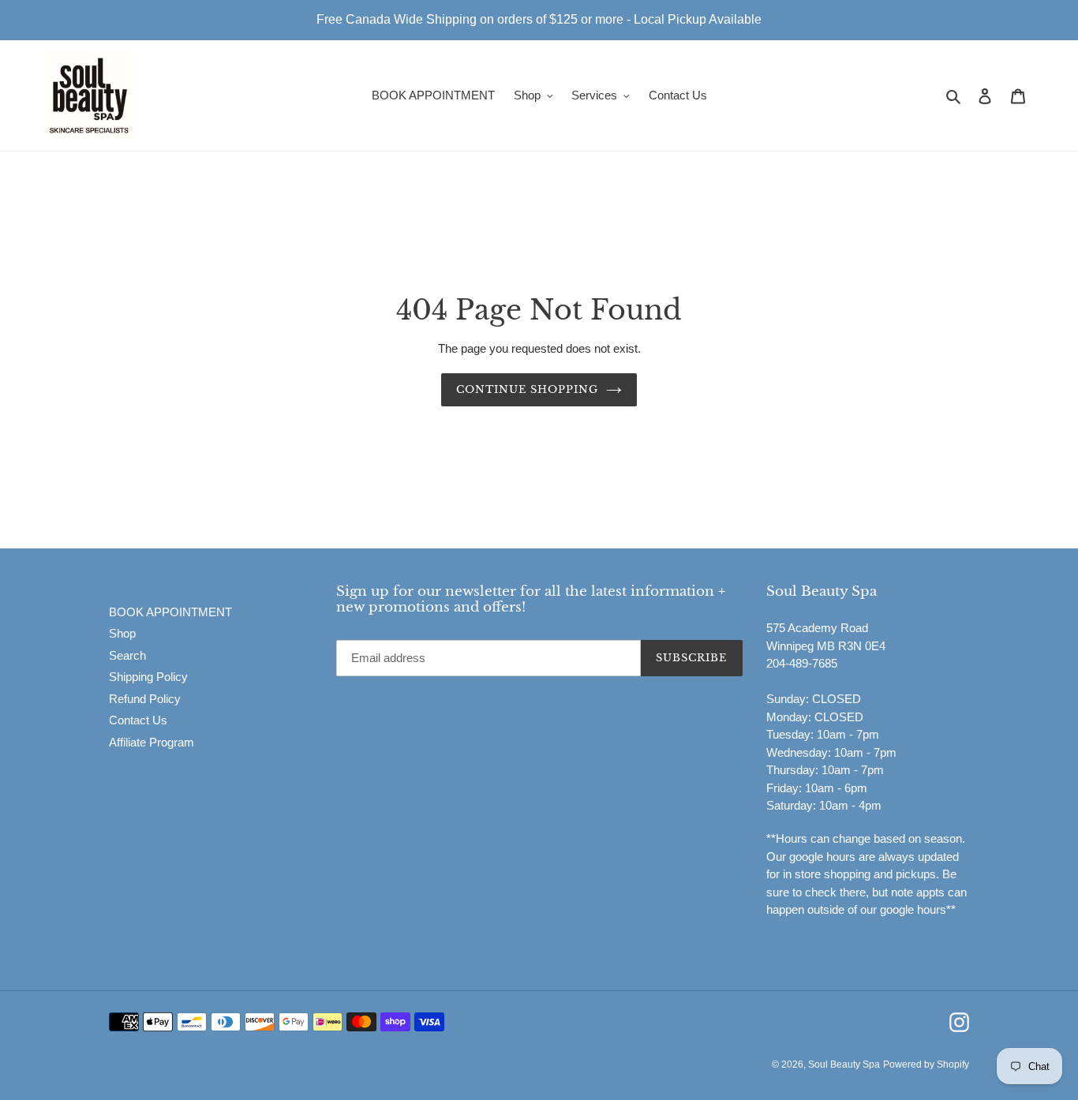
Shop (122, 633)
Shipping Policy (148, 676)
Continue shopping (527, 389)
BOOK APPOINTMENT (170, 612)
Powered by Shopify (926, 1064)
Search (127, 655)
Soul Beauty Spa (844, 1064)
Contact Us (138, 720)
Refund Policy (145, 698)
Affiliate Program (151, 742)
